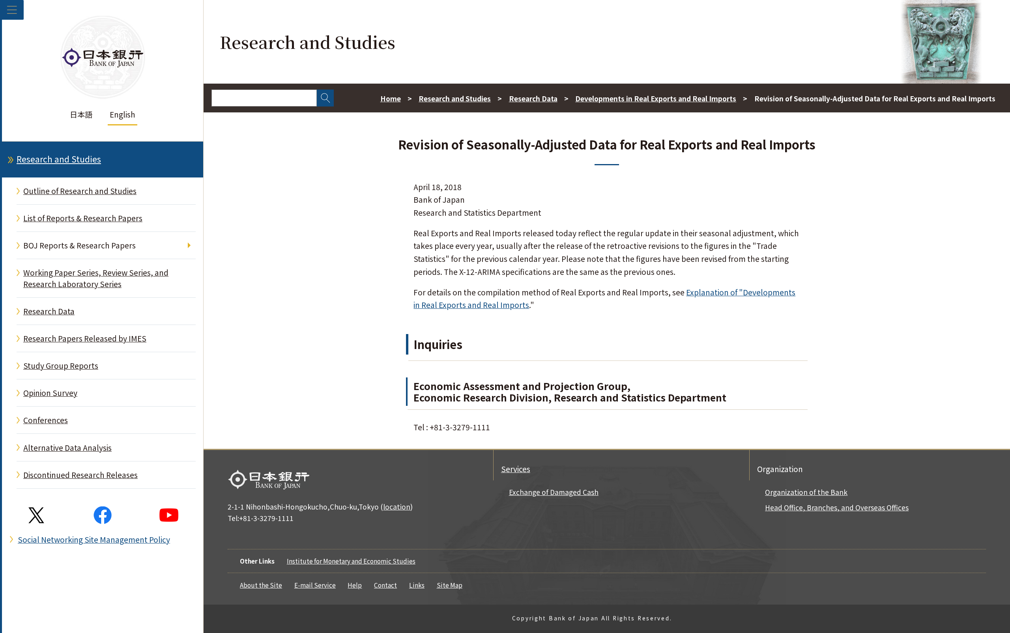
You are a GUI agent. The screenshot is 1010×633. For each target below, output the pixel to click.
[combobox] (264, 98)
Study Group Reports (60, 365)
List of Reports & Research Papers (82, 218)
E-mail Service (315, 585)
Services (515, 468)
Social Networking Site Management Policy (94, 539)
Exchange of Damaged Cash (554, 492)
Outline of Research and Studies (80, 190)
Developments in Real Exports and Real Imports (655, 98)
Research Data (49, 311)
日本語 (81, 114)
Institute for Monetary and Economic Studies (351, 560)
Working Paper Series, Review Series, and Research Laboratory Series (95, 278)
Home (390, 98)
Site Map (449, 585)
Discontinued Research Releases (80, 474)
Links (417, 585)
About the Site (261, 585)
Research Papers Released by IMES (84, 338)
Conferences (45, 420)
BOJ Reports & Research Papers (79, 245)
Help (355, 585)
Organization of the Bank (806, 492)
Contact (385, 585)
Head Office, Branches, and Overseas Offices (837, 507)
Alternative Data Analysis (67, 447)
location (396, 507)
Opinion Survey (50, 392)
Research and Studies (59, 159)
